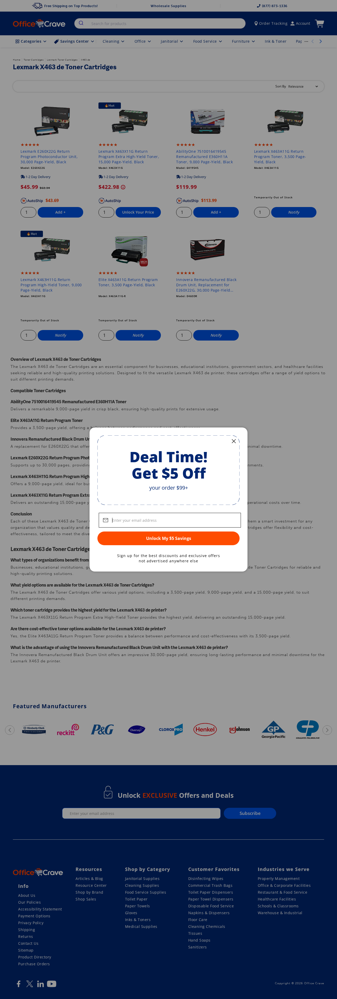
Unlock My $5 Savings (168, 538)
